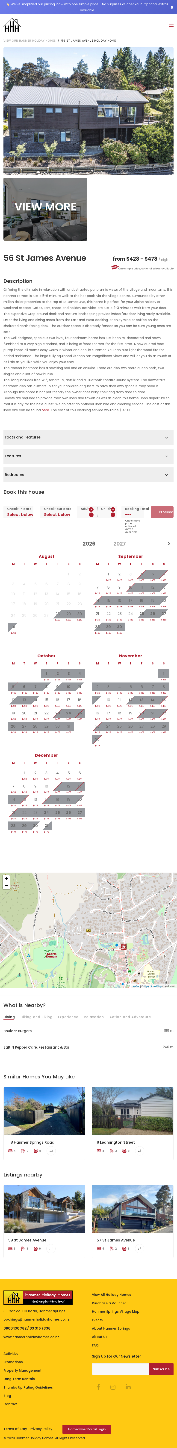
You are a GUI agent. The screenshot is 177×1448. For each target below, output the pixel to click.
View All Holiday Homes (111, 1294)
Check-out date (55, 508)
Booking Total (132, 508)
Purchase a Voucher (109, 1303)
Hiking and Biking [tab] (37, 1017)
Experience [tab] (68, 1017)
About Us (99, 1336)
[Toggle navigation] (171, 25)
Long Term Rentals (19, 1379)
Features (13, 456)
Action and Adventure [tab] (130, 1017)
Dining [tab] (9, 1017)
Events (97, 1320)
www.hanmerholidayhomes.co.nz (31, 1337)
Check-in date (18, 508)
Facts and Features (23, 437)
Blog (7, 1395)
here (45, 410)
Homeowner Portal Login (87, 1429)
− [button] (6, 886)
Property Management (22, 1370)
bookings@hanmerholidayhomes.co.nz (36, 1319)
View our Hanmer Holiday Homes (29, 41)
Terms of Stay (15, 1428)
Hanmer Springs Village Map (115, 1311)
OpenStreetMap (153, 986)
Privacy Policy (41, 1428)
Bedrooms (14, 474)
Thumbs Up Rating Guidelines (28, 1387)
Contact (10, 1404)
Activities (10, 1353)
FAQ (95, 1345)
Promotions (13, 1362)
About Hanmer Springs (111, 1328)
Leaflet (135, 986)
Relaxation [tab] (94, 1017)
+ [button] (6, 879)
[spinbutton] (87, 514)
